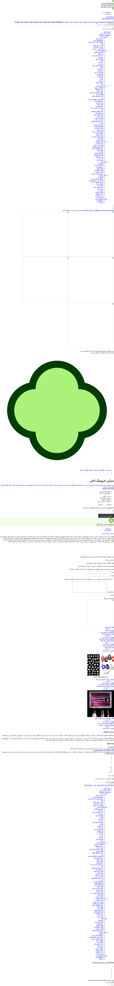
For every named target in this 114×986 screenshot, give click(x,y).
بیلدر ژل (101, 77)
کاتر (102, 109)
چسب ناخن (100, 91)
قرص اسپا (100, 189)
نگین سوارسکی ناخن (18, 485)
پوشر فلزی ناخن (109, 647)
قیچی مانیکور (99, 194)
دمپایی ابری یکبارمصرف (96, 180)
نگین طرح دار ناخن (108, 487)
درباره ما (107, 14)
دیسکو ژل (100, 163)
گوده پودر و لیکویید (97, 146)
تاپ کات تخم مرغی (97, 55)
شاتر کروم (100, 69)
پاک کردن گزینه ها (88, 508)
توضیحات (107, 528)
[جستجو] (113, 27)
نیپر (102, 97)
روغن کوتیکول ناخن (97, 148)
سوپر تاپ (100, 57)
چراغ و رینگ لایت (98, 47)
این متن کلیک (87, 557)
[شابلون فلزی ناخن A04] (106, 639)
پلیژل (101, 84)
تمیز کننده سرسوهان (97, 121)
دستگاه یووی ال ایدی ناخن (95, 42)
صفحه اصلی (106, 32)
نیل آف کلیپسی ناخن (97, 182)
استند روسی (99, 140)
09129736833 (110, 17)
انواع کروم (100, 74)
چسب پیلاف (99, 102)
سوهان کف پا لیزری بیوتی (106, 725)
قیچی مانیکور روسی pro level (105, 686)
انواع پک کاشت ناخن (101, 199)
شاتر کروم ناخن (109, 627)
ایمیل (112, 575)
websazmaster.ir (109, 753)
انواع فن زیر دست (98, 48)
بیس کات (100, 54)
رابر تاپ (101, 64)
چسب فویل (100, 104)
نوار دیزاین (100, 158)
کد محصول (110, 508)
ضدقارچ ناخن (99, 59)
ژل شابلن (100, 70)
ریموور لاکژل (99, 106)
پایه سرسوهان (99, 89)
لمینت (101, 67)
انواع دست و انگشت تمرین (95, 99)
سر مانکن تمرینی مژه (97, 108)
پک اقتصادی (99, 200)
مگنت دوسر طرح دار (108, 634)
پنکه (102, 43)
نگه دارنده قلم (99, 118)
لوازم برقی (103, 37)
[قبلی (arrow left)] (113, 985)
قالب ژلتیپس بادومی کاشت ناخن (104, 718)
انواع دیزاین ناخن (98, 145)
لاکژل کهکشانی (98, 170)
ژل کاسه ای (99, 167)
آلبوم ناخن (100, 138)
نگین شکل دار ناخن (6, 485)
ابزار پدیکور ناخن (98, 187)
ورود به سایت (87, 785)
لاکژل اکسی (99, 168)
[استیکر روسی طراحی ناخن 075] (100, 677)
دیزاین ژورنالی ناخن (47, 485)
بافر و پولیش (99, 135)
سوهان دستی (99, 133)
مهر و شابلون (99, 157)
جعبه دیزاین (100, 160)
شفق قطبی (99, 150)
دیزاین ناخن (37, 485)
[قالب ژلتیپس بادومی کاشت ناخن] (100, 716)
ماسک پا (101, 177)
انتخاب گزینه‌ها (110, 630)
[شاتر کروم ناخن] (100, 625)
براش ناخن (100, 116)
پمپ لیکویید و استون (97, 111)
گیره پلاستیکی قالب (97, 96)
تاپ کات (100, 81)
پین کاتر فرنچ (99, 113)
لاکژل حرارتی (99, 172)
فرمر (101, 123)
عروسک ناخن (29, 485)
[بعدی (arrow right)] (111, 985)
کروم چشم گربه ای (97, 173)
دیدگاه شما (110, 592)
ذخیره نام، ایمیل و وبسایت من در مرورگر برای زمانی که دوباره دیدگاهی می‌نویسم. (88, 579)
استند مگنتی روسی (97, 131)
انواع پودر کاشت (98, 52)
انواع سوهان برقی (98, 40)
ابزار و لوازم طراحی (101, 141)
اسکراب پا (100, 185)
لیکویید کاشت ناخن (97, 65)
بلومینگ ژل (100, 75)
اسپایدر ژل (100, 151)
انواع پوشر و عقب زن (97, 136)
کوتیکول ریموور (98, 87)
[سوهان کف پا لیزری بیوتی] (105, 723)
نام (112, 572)
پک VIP (101, 202)
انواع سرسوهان (98, 153)
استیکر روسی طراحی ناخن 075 (105, 679)
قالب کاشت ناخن (98, 114)
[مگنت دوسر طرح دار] (107, 632)
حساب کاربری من (105, 33)
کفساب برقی (99, 184)
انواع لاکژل (103, 162)
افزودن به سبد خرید (106, 516)
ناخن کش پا (100, 197)
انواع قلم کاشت (98, 126)
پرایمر (101, 79)
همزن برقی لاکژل (98, 45)
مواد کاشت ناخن (102, 50)
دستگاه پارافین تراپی (97, 178)
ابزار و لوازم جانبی (101, 86)
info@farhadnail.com (108, 18)
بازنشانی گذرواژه (109, 785)
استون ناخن (99, 130)
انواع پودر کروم (98, 72)
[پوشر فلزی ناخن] (108, 645)
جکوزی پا (100, 190)
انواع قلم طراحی (98, 155)
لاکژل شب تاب (98, 165)
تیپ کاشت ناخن (98, 101)
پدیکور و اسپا (103, 175)
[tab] (55, 528)
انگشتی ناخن (99, 94)
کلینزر (101, 60)
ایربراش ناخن (99, 38)
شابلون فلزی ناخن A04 (107, 640)
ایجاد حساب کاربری (98, 785)
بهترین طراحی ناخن (59, 485)
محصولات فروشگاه (104, 35)
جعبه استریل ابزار (98, 124)
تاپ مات (100, 62)
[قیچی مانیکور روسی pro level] (106, 684)
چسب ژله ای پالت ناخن (96, 92)
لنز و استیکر (99, 143)
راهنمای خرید (106, 12)
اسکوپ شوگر (99, 192)
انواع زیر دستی (99, 119)
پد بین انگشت (99, 195)
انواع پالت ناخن (98, 128)
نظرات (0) (107, 530)
